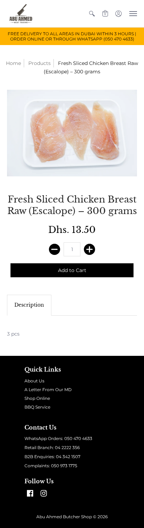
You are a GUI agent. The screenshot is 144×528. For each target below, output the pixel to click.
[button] (92, 13)
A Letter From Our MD (48, 389)
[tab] (29, 305)
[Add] (89, 249)
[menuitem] (92, 13)
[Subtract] (54, 249)
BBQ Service (37, 407)
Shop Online (37, 398)
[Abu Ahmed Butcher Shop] (21, 13)
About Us (34, 380)
